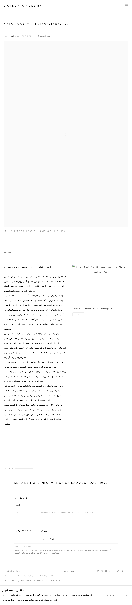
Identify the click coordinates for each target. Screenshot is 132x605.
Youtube (122, 571)
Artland (126, 571)
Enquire (27, 36)
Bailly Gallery (23, 6)
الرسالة (17, 512)
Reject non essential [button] (107, 595)
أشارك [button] (77, 314)
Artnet (106, 571)
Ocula (114, 571)
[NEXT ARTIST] (52, 36)
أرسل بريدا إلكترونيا (118, 571)
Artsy (102, 571)
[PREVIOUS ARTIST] (38, 36)
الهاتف (17, 505)
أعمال (6, 36)
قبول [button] (125, 595)
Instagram (98, 571)
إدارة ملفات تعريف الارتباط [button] (82, 595)
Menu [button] (126, 5)
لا (52, 531)
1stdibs (110, 571)
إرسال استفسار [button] (48, 538)
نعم (45, 531)
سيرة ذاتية (15, 36)
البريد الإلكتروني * (21, 498)
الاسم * (17, 492)
